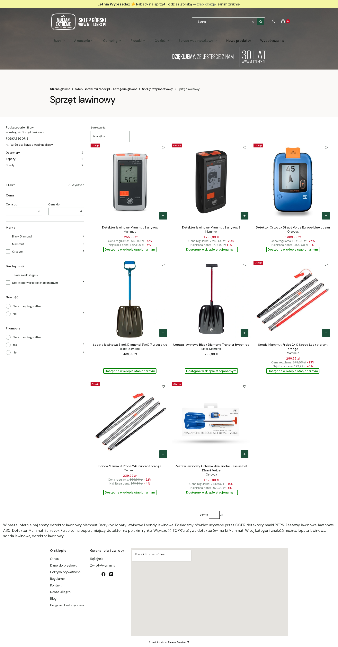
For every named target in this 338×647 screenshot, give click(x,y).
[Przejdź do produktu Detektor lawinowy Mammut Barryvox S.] (211, 182)
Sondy (44, 165)
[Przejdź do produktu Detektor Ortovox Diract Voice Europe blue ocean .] (293, 182)
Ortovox (17, 252)
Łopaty (44, 159)
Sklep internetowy (167, 642)
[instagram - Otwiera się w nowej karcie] (111, 574)
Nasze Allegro (60, 592)
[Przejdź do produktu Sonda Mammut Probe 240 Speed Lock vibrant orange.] (293, 299)
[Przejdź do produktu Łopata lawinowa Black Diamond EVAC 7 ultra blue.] (130, 299)
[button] (260, 21)
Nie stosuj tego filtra (27, 306)
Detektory (44, 153)
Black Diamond (22, 236)
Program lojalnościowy (67, 605)
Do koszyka (163, 216)
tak (15, 345)
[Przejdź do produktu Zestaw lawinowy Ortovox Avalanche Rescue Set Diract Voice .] (211, 420)
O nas (54, 559)
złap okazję (206, 4)
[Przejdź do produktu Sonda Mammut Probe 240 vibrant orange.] (130, 420)
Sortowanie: (98, 127)
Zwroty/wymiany (102, 565)
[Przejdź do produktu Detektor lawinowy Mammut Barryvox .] (130, 182)
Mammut (18, 244)
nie (15, 314)
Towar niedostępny (25, 275)
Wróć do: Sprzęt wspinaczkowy (32, 145)
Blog (53, 598)
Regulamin (57, 578)
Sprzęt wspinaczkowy (157, 89)
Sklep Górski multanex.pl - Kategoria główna (106, 89)
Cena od (11, 204)
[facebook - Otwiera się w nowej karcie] (103, 574)
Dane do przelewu (63, 565)
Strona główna (60, 89)
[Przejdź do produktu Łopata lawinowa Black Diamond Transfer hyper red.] (211, 299)
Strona (204, 514)
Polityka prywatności (65, 572)
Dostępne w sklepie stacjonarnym (35, 283)
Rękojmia (96, 559)
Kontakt (56, 585)
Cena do (54, 204)
